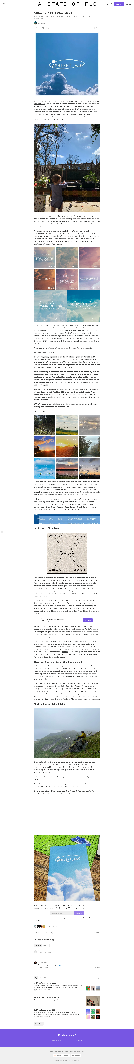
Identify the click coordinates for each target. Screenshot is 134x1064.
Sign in (128, 4)
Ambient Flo (39, 104)
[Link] (31, 411)
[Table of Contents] (2, 532)
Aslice (65, 652)
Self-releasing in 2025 (45, 983)
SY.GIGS (40, 962)
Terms (71, 1051)
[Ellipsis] (99, 962)
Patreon (57, 626)
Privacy (66, 1051)
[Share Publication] (111, 4)
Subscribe (119, 4)
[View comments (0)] (51, 992)
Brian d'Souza (42, 22)
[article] (67, 987)
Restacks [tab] (45, 945)
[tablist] (42, 945)
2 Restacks (55, 926)
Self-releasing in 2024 (45, 1010)
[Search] (107, 4)
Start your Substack (62, 1055)
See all (37, 1024)
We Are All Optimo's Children (48, 997)
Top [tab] (36, 978)
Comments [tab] (38, 945)
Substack (58, 1060)
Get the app (76, 1055)
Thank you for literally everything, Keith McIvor (48, 1000)
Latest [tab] (41, 978)
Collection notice (79, 1051)
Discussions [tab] (47, 978)
